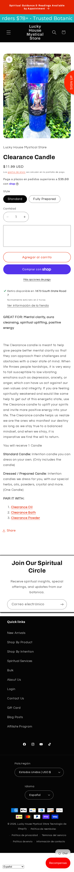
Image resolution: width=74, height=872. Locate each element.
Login (11, 689)
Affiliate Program (19, 726)
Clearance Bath (23, 512)
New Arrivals (16, 633)
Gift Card (13, 707)
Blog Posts (15, 717)
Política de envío (22, 841)
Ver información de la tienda (28, 305)
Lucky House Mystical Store (33, 824)
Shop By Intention (20, 651)
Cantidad (9, 208)
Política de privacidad (25, 835)
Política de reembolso (43, 829)
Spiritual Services (19, 661)
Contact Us (15, 698)
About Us (14, 679)
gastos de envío (17, 172)
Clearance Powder (25, 518)
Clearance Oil (22, 507)
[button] (8, 32)
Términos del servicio (54, 835)
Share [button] (11, 530)
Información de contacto (50, 841)
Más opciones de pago (37, 279)
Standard (15, 199)
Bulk (10, 670)
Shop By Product (20, 642)
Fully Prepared (44, 199)
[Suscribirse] (62, 604)
